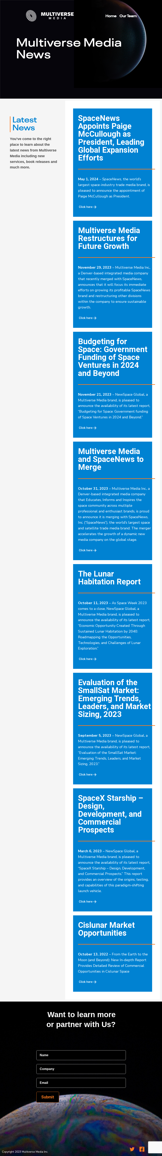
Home (111, 16)
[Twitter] (132, 1149)
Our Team (128, 16)
